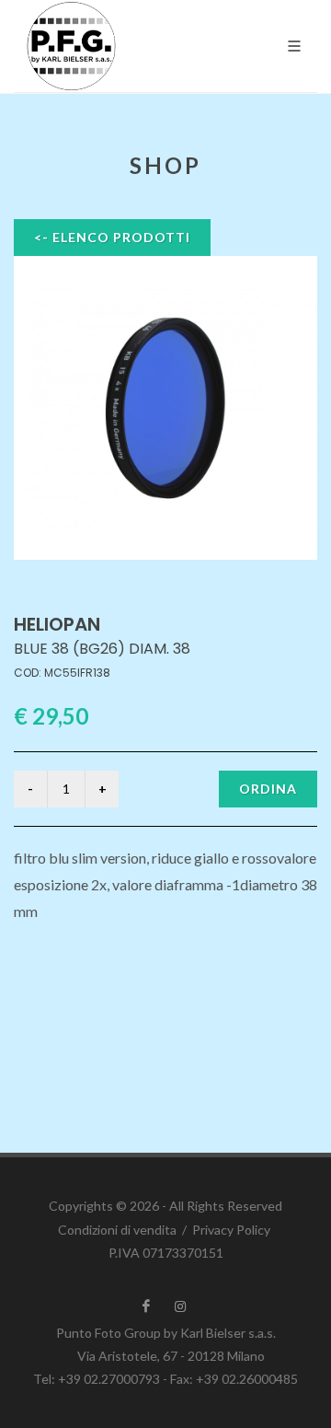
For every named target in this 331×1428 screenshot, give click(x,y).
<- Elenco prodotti (112, 237)
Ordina (268, 788)
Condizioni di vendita (117, 1229)
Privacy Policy (231, 1229)
